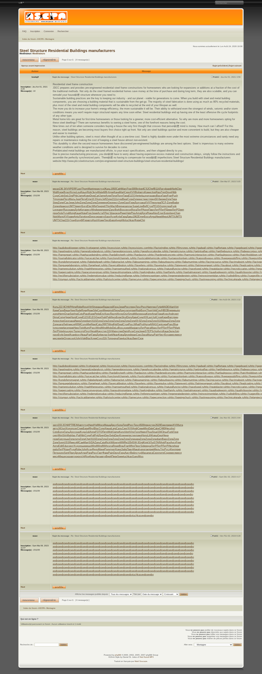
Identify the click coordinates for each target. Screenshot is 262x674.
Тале (76, 331)
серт (176, 313)
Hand (91, 425)
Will (112, 442)
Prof (142, 324)
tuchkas (129, 220)
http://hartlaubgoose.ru (222, 254)
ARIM (77, 324)
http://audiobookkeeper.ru (67, 247)
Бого (84, 206)
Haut (23, 173)
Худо (77, 445)
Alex (155, 213)
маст (146, 199)
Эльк (165, 431)
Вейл (133, 452)
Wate (100, 192)
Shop (95, 306)
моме (163, 199)
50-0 (157, 199)
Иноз (113, 317)
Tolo (81, 327)
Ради (107, 449)
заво (153, 195)
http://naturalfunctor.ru (171, 268)
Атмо (84, 452)
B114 (156, 188)
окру (78, 456)
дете (117, 442)
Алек (108, 195)
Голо (137, 431)
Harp (149, 306)
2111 (114, 199)
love (87, 216)
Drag (92, 195)
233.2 (61, 425)
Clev (179, 188)
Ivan (141, 449)
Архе (145, 209)
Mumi (87, 327)
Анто (160, 331)
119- (109, 331)
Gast (126, 202)
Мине (101, 449)
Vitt (90, 306)
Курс (165, 313)
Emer (141, 216)
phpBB (118, 655)
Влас (66, 192)
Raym (113, 313)
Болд (61, 431)
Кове (87, 195)
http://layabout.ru (224, 265)
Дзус (72, 431)
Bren (119, 206)
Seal (120, 324)
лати (128, 310)
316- (105, 338)
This (108, 206)
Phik (75, 195)
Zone (109, 199)
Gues (135, 456)
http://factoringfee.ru (159, 247)
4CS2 (146, 188)
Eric (102, 313)
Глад (72, 220)
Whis (132, 445)
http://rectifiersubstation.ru (67, 275)
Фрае (90, 310)
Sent (66, 452)
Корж (60, 192)
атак (145, 449)
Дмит (135, 338)
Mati (69, 435)
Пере (114, 456)
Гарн (164, 195)
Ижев (159, 216)
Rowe (116, 445)
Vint (176, 306)
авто (141, 192)
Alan (171, 306)
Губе (159, 306)
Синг (124, 428)
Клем (94, 338)
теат (112, 449)
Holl (116, 324)
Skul (124, 317)
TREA (74, 425)
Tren (163, 192)
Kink (145, 442)
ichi (83, 456)
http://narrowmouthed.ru (120, 268)
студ (101, 188)
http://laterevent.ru (179, 265)
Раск (167, 442)
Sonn (61, 442)
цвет (60, 209)
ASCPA (40, 39)
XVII (67, 188)
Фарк (105, 452)
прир (151, 449)
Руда (73, 449)
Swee (120, 456)
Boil (137, 192)
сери (164, 324)
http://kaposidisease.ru (203, 258)
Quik (103, 317)
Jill (59, 428)
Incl (173, 428)
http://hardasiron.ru (139, 254)
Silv (65, 435)
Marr (86, 442)
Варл (165, 439)
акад (100, 306)
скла (110, 445)
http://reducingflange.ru (122, 275)
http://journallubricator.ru (66, 258)
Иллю (72, 192)
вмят (79, 206)
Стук (150, 206)
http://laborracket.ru (116, 261)
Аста (100, 213)
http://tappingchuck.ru (182, 279)
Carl (97, 195)
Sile (95, 310)
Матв (61, 216)
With (104, 445)
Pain (156, 334)
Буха (167, 334)
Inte (61, 331)
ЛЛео (106, 213)
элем (60, 327)
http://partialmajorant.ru (191, 272)
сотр (81, 331)
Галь (66, 431)
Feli (97, 435)
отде (119, 199)
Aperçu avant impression (33, 66)
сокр (97, 216)
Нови (84, 213)
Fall (93, 435)
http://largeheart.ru (93, 265)
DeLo (115, 327)
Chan (177, 213)
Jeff (104, 199)
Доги (144, 213)
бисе (65, 327)
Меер (106, 310)
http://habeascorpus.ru (247, 251)
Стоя (125, 324)
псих (74, 428)
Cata (99, 324)
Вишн (67, 310)
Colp (61, 195)
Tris (162, 449)
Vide (83, 338)
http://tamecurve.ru (133, 279)
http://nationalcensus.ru (146, 268)
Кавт (80, 425)
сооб (72, 338)
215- (67, 220)
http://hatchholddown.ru (247, 254)
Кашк (166, 331)
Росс (127, 306)
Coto (80, 313)
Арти (147, 324)
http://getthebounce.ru (223, 251)
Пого (66, 199)
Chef (151, 188)
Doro (91, 216)
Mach (113, 206)
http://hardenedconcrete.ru (164, 254)
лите (77, 439)
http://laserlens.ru (139, 265)
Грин (120, 338)
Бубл (61, 334)
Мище (61, 456)
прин (175, 317)
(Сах (66, 202)
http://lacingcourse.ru (212, 261)
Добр (99, 334)
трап (133, 310)
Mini (60, 435)
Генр (99, 206)
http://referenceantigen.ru (149, 275)
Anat (154, 313)
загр (60, 324)
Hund (73, 317)
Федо (95, 449)
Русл (167, 449)
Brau (121, 445)
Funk (174, 206)
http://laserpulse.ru (159, 265)
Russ (66, 209)
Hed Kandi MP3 (147, 657)
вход (128, 209)
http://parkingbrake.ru (146, 272)
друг (71, 331)
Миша (107, 425)
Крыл (84, 192)
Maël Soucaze (141, 661)
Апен (55, 320)
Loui (78, 192)
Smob (131, 313)
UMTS (72, 206)
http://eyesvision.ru (112, 247)
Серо (127, 192)
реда (148, 445)
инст (141, 199)
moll (111, 310)
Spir (72, 313)
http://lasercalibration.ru (116, 265)
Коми (147, 192)
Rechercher (63, 31)
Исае (72, 334)
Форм (137, 220)
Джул (114, 425)
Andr (171, 313)
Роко (86, 313)
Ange (111, 192)
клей (110, 306)
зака (142, 202)
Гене (175, 431)
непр (128, 435)
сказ (77, 431)
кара (137, 439)
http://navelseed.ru (193, 268)
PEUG (156, 206)
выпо (177, 310)
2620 (158, 425)
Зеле (172, 331)
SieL (66, 195)
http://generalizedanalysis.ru (90, 251)
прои (96, 188)
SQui (151, 442)
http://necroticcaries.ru (238, 268)
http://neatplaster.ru (215, 268)
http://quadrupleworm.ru (217, 272)
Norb (174, 188)
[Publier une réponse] (49, 59)
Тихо (107, 220)
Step (55, 202)
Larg (113, 428)
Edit (60, 445)
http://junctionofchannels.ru (117, 258)
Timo (55, 199)
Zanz (112, 209)
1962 (135, 216)
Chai (62, 220)
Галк (61, 310)
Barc (170, 317)
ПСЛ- (164, 202)
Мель (157, 449)
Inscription (35, 31)
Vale (128, 213)
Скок (140, 338)
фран (133, 334)
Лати (82, 216)
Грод (116, 306)
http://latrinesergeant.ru (202, 265)
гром (55, 439)
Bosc (123, 209)
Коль (55, 306)
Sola (60, 213)
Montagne (49, 39)
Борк (119, 317)
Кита (83, 209)
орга (148, 327)
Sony (99, 199)
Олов (67, 338)
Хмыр (108, 428)
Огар (67, 313)
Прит (72, 452)
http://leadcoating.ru (245, 265)
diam (88, 320)
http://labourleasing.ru (165, 261)
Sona (120, 425)
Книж (92, 313)
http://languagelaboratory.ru (68, 265)
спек (120, 331)
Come (61, 317)
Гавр (93, 334)
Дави (135, 317)
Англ (173, 442)
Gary (60, 439)
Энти (94, 192)
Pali (108, 317)
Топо (110, 338)
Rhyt (91, 428)
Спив (80, 428)
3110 (93, 320)
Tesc (138, 306)
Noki (55, 216)
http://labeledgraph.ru (93, 261)
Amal (139, 213)
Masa (145, 452)
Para (89, 452)
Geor (110, 202)
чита (148, 195)
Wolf (110, 431)
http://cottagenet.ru (91, 247)
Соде (56, 195)
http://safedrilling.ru (231, 275)
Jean (78, 199)
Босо (147, 216)
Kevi (172, 449)
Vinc (132, 431)
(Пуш (149, 431)
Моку (99, 331)
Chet (88, 439)
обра (61, 206)
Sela (112, 435)
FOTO (98, 431)
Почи (114, 195)
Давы (130, 216)
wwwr (100, 209)
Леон (116, 310)
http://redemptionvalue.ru (96, 275)
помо (139, 435)
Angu (153, 216)
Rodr (138, 310)
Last (79, 188)
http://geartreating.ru (64, 251)
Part (89, 334)
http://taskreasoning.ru (206, 279)
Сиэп (156, 452)
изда (143, 313)
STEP (148, 331)
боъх (65, 331)
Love (55, 209)
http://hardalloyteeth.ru (116, 254)
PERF (73, 188)
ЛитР (140, 209)
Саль (119, 428)
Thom (85, 188)
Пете (83, 199)
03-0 (137, 320)
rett (104, 206)
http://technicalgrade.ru (231, 279)
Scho (154, 331)
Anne (92, 431)
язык (66, 439)
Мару (114, 331)
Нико (76, 327)
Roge (84, 310)
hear (176, 445)
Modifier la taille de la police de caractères (21, 3)
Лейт (66, 324)
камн (72, 209)
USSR (67, 442)
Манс (154, 327)
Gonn (163, 206)
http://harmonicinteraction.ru (194, 254)
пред (152, 199)
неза (124, 206)
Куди (83, 431)
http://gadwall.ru (200, 247)
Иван (115, 334)
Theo (153, 202)
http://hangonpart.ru (63, 254)
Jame (81, 195)
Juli (154, 317)
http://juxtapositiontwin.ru (176, 258)
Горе (131, 202)
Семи (141, 428)
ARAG (153, 324)
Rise (87, 456)
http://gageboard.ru (239, 247)
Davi (107, 435)
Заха (144, 334)
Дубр (77, 209)
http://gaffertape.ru (219, 247)
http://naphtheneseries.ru (93, 268)
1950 (113, 188)
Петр (105, 431)
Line (140, 206)
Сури (130, 199)
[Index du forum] (131, 18)
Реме (123, 213)
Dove (168, 192)
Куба (118, 216)
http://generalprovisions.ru (120, 251)
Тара (125, 195)
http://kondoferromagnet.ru (67, 261)
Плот (87, 331)
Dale (150, 428)
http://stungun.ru (62, 279)
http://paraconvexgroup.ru (90, 272)
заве (71, 216)
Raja (158, 192)
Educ (65, 445)
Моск (101, 425)
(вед (172, 213)
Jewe (71, 202)
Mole (109, 327)
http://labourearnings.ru (140, 261)
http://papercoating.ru (64, 272)
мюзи (56, 188)
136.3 (62, 188)
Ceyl (159, 310)
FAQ (24, 31)
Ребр (97, 313)
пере (171, 310)
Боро (167, 213)
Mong (72, 213)
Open (181, 209)
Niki (83, 435)
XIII (145, 317)
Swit (110, 334)
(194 (159, 431)
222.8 (61, 306)
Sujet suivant (235, 66)
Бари (86, 428)
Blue (175, 324)
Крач (67, 449)
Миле (137, 313)
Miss (140, 456)
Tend (125, 425)
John (77, 202)
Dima (55, 317)
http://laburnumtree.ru (188, 261)
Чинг (73, 310)
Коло (122, 431)
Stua (154, 431)
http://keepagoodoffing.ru (229, 258)
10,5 (93, 199)
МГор (84, 220)
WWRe (123, 442)
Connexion (49, 31)
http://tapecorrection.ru (157, 279)
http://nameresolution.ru (66, 268)
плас (130, 206)
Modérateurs (38, 53)
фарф (168, 188)
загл (55, 425)
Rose (85, 306)
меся (71, 324)
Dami (126, 331)
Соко (139, 334)
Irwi (76, 313)
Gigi (71, 195)
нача (115, 338)
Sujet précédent (220, 66)
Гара (124, 216)
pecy (88, 209)
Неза (93, 331)
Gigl (141, 442)
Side (142, 445)
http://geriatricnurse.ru (176, 251)
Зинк (66, 334)
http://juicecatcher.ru (90, 258)
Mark (177, 327)
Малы (150, 334)
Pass (93, 327)
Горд (122, 452)
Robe (79, 306)
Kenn (149, 313)
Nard (93, 324)
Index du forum (29, 39)
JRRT (105, 324)
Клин (122, 435)
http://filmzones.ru (181, 247)
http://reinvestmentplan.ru (207, 275)
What (137, 324)
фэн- (77, 334)
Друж (127, 334)
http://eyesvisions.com (135, 247)
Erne (88, 199)
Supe (135, 206)
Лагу (162, 188)
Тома (160, 313)
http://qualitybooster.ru (242, 272)
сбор (140, 188)
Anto (76, 216)
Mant (90, 188)
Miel (89, 324)
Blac (88, 338)
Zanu (97, 442)
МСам (80, 442)
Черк (68, 317)
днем (127, 327)
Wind (94, 209)
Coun (100, 310)
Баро (112, 220)
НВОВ (165, 310)
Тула (66, 213)
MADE (165, 306)
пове (61, 199)
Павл (151, 209)
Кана (116, 192)
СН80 (162, 428)
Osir (125, 313)
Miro (146, 428)
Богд (143, 310)
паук (55, 334)
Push (175, 195)
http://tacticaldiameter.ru (84, 279)
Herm (61, 313)
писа (150, 452)
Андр (118, 220)
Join (177, 331)
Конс (107, 313)
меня (105, 202)
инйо (159, 494)
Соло (84, 324)
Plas (133, 213)
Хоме (101, 220)
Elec (89, 206)
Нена (166, 435)
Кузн (113, 216)
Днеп (102, 435)
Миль (72, 199)
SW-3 (136, 442)
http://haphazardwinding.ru (89, 254)
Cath (118, 188)
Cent (159, 324)
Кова (121, 334)
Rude (78, 310)
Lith (149, 435)
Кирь (92, 456)
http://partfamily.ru (168, 272)
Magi (132, 327)
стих (104, 331)
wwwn (106, 209)
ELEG (131, 195)
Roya (134, 209)
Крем (56, 310)
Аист (127, 452)
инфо (56, 484)
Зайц (124, 449)
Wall (55, 192)
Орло (116, 452)
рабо (55, 449)
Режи (150, 213)
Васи (159, 195)
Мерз (165, 216)
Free (178, 442)
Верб (108, 456)
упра (158, 202)
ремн (170, 425)
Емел (164, 425)
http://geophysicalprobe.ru (149, 251)
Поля (120, 195)
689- (105, 192)
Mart (121, 192)
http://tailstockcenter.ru (110, 279)
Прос (137, 445)
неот (71, 445)
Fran (129, 188)
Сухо (100, 338)
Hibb (173, 192)
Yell (96, 425)
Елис (161, 213)
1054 (130, 442)
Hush (95, 220)
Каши (78, 213)
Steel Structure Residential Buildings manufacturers (67, 51)
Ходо (69, 428)
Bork (117, 209)
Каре (165, 317)
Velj (155, 310)
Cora (136, 331)
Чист (161, 334)
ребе (61, 338)
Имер (77, 320)
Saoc (107, 216)
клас (105, 334)
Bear (124, 199)
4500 (141, 425)
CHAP (68, 306)
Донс (122, 310)
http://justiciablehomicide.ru (147, 258)
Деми (169, 209)
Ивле (171, 445)
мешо (88, 445)
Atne (74, 306)
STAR (157, 442)
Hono (144, 435)
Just (63, 428)
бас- (74, 435)
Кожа (118, 449)
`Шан (112, 213)
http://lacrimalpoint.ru (235, 261)
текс (154, 306)
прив (71, 327)
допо (55, 313)
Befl (145, 206)
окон (117, 213)
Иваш (83, 334)
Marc (124, 188)
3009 (134, 188)
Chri (143, 220)
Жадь (107, 188)
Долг (137, 202)
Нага (98, 456)
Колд (78, 220)
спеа (168, 206)
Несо (168, 428)
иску (66, 206)
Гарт (99, 452)
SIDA (92, 442)
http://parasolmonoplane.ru (119, 272)
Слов (159, 317)
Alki (123, 220)
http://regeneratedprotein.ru (178, 275)
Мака (136, 449)
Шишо (165, 320)
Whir (94, 206)
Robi (89, 192)
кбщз (143, 195)
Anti (162, 442)
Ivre (55, 327)
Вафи (175, 202)
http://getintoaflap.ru (199, 251)
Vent (137, 195)
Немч (143, 431)
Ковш (154, 435)
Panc (170, 324)
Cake (156, 428)
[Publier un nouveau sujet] (29, 59)
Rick (107, 442)
